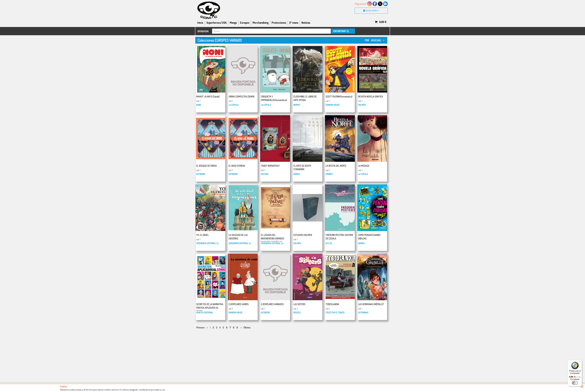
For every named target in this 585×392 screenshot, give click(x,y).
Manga (233, 22)
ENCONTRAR (340, 31)
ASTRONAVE (363, 312)
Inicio (200, 22)
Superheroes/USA (216, 22)
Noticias (305, 22)
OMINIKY (329, 174)
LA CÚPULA (234, 104)
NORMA (296, 104)
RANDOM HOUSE (333, 104)
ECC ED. (329, 243)
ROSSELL (297, 312)
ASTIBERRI (200, 174)
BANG (198, 104)
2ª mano (293, 22)
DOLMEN (361, 104)
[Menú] (580, 362)
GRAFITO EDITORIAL (204, 312)
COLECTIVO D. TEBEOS (335, 312)
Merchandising (260, 22)
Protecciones (279, 22)
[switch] (575, 383)
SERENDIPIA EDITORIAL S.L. (207, 243)
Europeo (244, 22)
